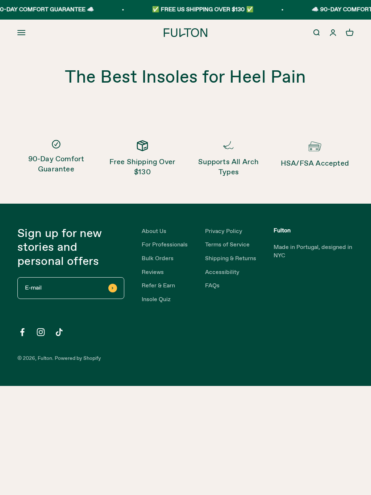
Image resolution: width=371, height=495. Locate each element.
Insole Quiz (156, 299)
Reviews (153, 272)
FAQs (212, 286)
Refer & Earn (158, 286)
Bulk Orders (158, 258)
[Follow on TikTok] (59, 332)
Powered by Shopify (78, 358)
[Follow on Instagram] (41, 332)
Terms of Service (227, 245)
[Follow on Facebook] (22, 332)
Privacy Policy (223, 231)
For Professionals (165, 245)
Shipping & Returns (230, 258)
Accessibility (222, 272)
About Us (154, 231)
